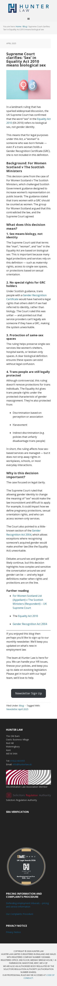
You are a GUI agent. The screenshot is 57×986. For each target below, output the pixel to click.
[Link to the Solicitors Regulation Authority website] (28, 796)
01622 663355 (17, 760)
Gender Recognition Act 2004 (30, 624)
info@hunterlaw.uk (22, 764)
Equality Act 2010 (28, 616)
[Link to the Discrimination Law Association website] (28, 783)
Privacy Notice (13, 932)
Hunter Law (28, 8)
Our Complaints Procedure (19, 913)
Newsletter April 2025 (17, 709)
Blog (21, 705)
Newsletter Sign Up (28, 693)
